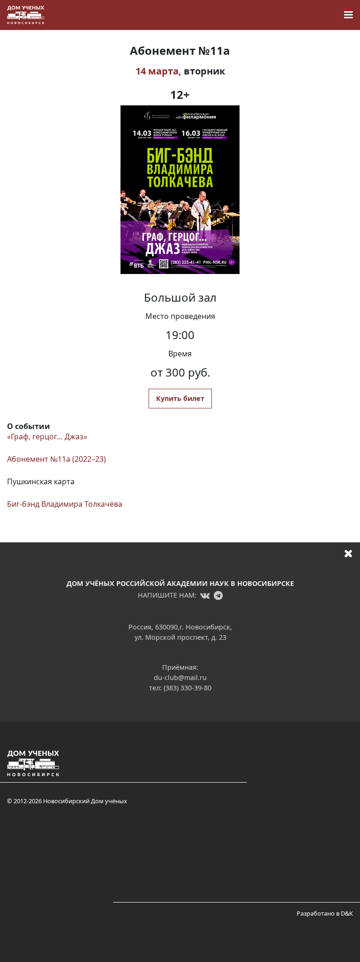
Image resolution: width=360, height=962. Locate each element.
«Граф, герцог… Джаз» (47, 436)
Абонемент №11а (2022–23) (56, 459)
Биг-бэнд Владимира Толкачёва (64, 504)
